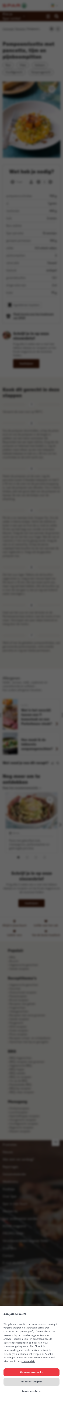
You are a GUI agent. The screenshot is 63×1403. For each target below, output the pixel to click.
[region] (31, 1354)
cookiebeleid (28, 1361)
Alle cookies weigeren (31, 1381)
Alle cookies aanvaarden (31, 1372)
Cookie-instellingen (31, 1391)
